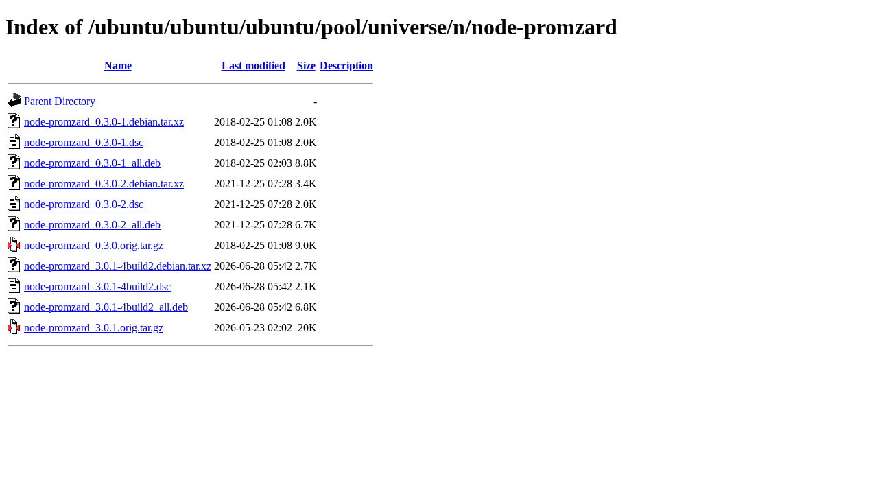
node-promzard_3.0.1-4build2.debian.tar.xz (117, 266)
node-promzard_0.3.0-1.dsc (83, 142)
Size (306, 65)
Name (118, 65)
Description (346, 65)
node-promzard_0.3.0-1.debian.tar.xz (104, 122)
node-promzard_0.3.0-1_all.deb (92, 163)
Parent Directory (59, 101)
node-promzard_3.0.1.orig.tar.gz (93, 327)
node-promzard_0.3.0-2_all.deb (92, 225)
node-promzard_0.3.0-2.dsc (83, 204)
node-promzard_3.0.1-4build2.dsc (97, 286)
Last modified (253, 65)
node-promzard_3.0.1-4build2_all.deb (106, 307)
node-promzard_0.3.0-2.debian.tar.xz (104, 183)
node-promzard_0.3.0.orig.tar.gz (93, 245)
